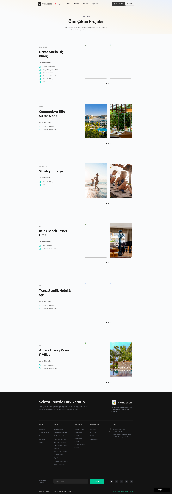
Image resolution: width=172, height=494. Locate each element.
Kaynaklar (95, 3)
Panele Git (119, 4)
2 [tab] (108, 83)
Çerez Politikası (125, 491)
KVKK (131, 491)
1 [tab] (106, 83)
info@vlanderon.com (119, 429)
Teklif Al (129, 4)
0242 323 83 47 (117, 432)
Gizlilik (118, 491)
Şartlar (114, 491)
